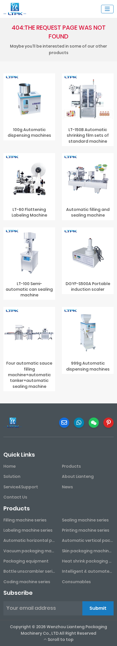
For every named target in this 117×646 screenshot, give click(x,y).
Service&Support (20, 487)
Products (71, 466)
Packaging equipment (26, 561)
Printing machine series (85, 530)
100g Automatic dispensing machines (29, 132)
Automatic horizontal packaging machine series (29, 540)
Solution (11, 476)
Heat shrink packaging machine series (88, 561)
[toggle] (107, 9)
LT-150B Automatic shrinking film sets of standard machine (88, 135)
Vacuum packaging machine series (29, 551)
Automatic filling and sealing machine (88, 212)
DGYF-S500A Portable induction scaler (88, 286)
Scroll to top (60, 639)
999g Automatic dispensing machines (88, 366)
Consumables (76, 582)
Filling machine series (25, 520)
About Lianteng (78, 476)
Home (9, 466)
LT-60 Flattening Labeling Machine (29, 212)
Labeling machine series (28, 530)
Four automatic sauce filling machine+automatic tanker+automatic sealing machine (29, 374)
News (67, 487)
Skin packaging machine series (88, 551)
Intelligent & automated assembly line (88, 571)
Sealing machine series (85, 520)
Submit (97, 608)
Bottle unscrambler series (29, 571)
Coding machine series (26, 582)
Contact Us (15, 497)
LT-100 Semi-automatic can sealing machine (29, 289)
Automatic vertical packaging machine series (88, 540)
